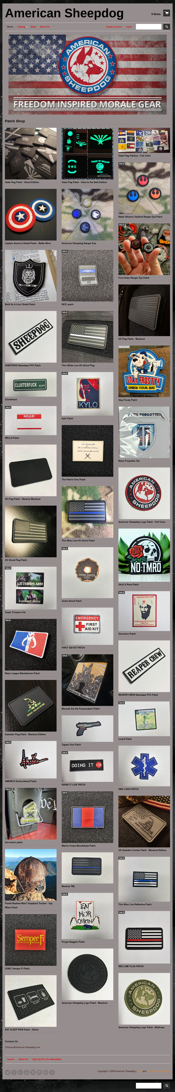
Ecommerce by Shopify (158, 1071)
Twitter (7, 1072)
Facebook (14, 1072)
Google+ (20, 1072)
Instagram (39, 1072)
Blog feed (52, 1072)
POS (139, 1071)
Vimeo (33, 1072)
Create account (114, 26)
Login (129, 26)
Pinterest (45, 1072)
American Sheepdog (64, 13)
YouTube (26, 1072)
